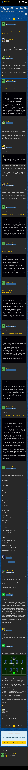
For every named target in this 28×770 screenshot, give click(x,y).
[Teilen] (26, 14)
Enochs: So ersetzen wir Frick (8, 251)
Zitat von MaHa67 (8, 156)
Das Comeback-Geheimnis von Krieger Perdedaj (12, 333)
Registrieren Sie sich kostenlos (13, 737)
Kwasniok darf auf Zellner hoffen (9, 88)
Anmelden (6, 742)
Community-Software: (14, 767)
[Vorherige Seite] (7, 19)
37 (18, 18)
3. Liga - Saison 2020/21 (10, 753)
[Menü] (26, 1)
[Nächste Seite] (21, 19)
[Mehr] (25, 28)
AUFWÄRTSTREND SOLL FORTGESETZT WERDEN (12, 415)
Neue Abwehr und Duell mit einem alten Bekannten (13, 376)
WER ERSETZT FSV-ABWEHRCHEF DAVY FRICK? (12, 214)
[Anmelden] (22, 2)
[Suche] (19, 1)
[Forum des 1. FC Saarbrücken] (5, 1)
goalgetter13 (7, 755)
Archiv (6, 756)
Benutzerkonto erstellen (18, 742)
